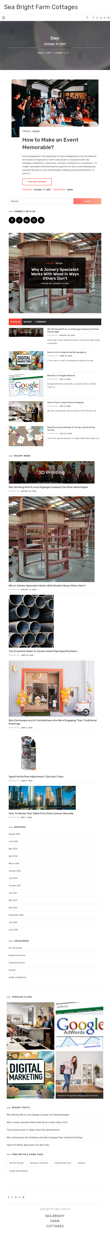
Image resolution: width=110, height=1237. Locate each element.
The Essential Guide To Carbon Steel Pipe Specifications (43, 651)
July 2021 (13, 893)
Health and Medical (17, 977)
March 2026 (14, 863)
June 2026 (13, 841)
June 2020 (13, 930)
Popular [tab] (15, 322)
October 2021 (15, 885)
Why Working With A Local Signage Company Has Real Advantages (48, 487)
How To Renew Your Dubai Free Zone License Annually (41, 813)
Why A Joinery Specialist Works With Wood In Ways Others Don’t (55, 274)
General (35, 131)
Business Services (17, 955)
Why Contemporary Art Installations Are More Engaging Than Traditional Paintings (45, 1137)
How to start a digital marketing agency (66, 352)
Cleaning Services (17, 962)
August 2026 (14, 834)
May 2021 (13, 900)
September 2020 (16, 915)
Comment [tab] (41, 322)
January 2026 (15, 871)
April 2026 (13, 856)
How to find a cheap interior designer (65, 402)
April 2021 (13, 907)
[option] (55, 273)
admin (70, 189)
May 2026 (13, 849)
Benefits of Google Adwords (61, 375)
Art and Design (15, 948)
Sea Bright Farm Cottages (41, 7)
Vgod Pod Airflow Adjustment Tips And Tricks (36, 776)
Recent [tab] (28, 322)
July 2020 (13, 922)
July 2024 (13, 878)
